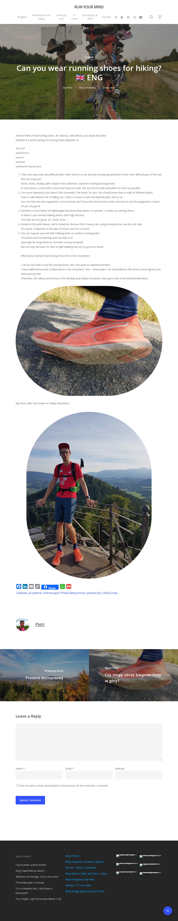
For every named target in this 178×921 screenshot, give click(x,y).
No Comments (87, 87)
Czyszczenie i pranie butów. (31, 864)
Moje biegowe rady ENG (80, 879)
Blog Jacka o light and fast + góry (86, 873)
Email (70, 768)
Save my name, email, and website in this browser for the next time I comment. (64, 785)
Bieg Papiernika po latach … (31, 870)
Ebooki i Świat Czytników (81, 867)
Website (119, 768)
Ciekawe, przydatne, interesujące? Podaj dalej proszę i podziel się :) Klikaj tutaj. (67, 593)
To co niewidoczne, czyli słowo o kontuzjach (34, 891)
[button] (160, 17)
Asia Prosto (72, 855)
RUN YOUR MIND (89, 7)
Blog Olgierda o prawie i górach (85, 861)
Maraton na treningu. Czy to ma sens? (37, 876)
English (89, 57)
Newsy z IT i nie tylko (78, 885)
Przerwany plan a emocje (30, 882)
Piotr (69, 87)
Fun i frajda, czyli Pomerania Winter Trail (38, 899)
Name (20, 768)
